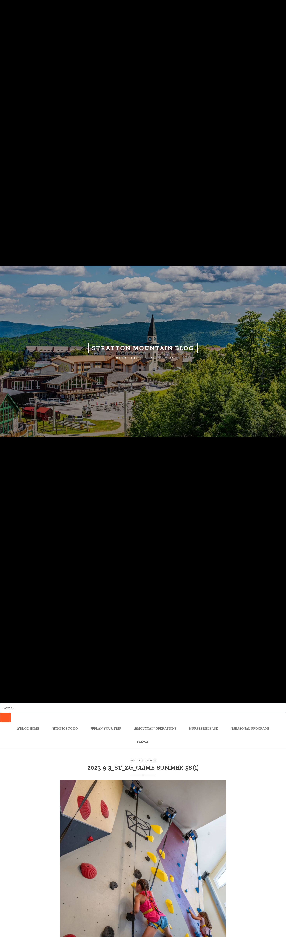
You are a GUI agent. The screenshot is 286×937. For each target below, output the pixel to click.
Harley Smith (145, 760)
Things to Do (66, 728)
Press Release (205, 728)
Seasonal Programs (251, 728)
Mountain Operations (156, 728)
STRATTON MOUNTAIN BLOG (143, 348)
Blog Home (29, 728)
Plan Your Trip (107, 728)
